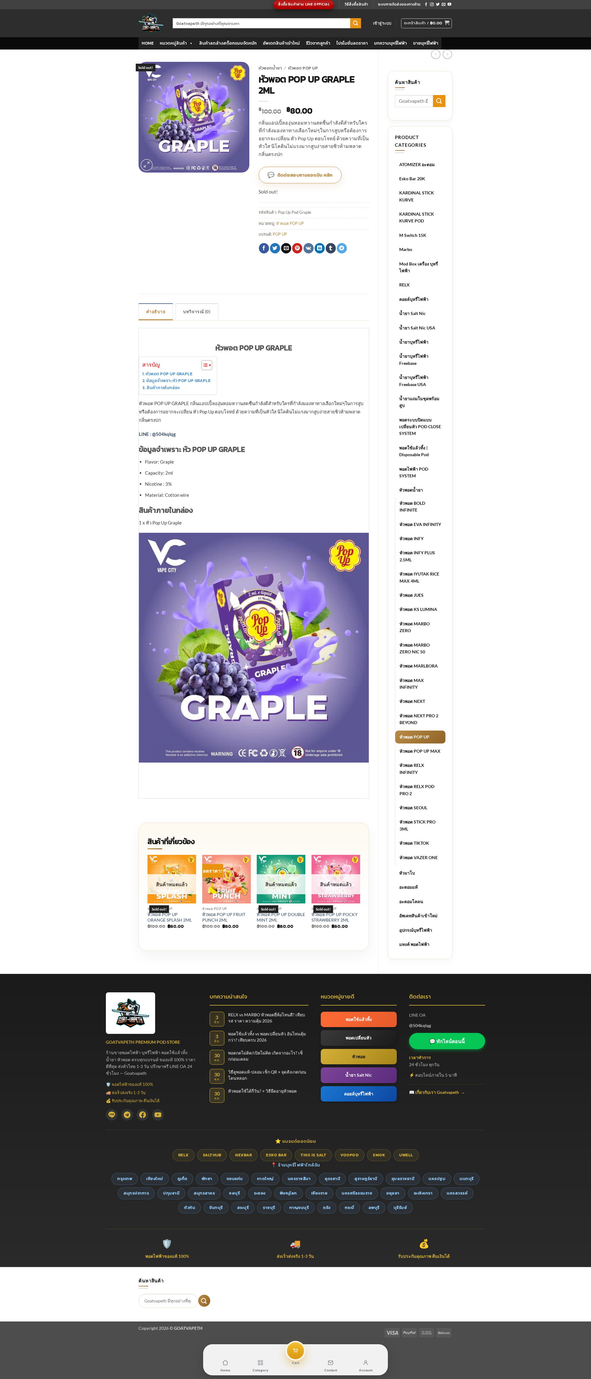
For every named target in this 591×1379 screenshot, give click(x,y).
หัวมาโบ (407, 872)
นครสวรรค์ (457, 1193)
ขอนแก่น (235, 1179)
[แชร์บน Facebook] (264, 248)
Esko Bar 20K (412, 178)
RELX (404, 284)
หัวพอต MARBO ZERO (415, 627)
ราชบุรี (269, 1207)
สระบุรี (243, 1207)
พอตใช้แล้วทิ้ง (359, 1019)
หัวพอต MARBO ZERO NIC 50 (415, 648)
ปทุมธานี (171, 1193)
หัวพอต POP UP (414, 736)
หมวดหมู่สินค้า (173, 43)
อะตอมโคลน (411, 901)
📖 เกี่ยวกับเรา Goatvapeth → (437, 1092)
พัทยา (207, 1179)
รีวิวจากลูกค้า (318, 43)
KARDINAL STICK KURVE (416, 196)
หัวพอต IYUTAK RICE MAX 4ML (419, 577)
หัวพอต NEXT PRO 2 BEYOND (419, 719)
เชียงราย (319, 1193)
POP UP (280, 234)
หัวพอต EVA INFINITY (420, 524)
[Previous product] (447, 54)
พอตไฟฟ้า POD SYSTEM (413, 472)
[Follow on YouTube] (449, 4)
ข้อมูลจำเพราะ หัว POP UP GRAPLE (178, 380)
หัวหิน (189, 1207)
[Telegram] (127, 1115)
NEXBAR (243, 1155)
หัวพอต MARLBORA (419, 665)
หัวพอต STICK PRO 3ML (418, 825)
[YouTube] (158, 1115)
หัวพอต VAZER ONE (419, 857)
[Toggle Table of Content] (204, 365)
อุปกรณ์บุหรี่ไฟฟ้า (415, 930)
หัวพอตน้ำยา (411, 489)
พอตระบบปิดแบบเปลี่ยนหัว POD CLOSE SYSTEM (420, 426)
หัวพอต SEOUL (413, 807)
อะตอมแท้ (408, 887)
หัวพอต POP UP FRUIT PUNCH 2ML (223, 917)
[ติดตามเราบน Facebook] (426, 4)
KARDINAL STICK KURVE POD (416, 217)
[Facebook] (142, 1115)
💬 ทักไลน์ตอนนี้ (447, 1041)
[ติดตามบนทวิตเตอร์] (438, 4)
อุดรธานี (332, 1179)
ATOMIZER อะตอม (417, 164)
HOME (148, 43)
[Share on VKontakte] (309, 248)
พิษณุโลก (288, 1193)
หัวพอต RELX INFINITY (412, 769)
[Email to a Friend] (286, 248)
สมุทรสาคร (204, 1193)
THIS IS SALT (313, 1155)
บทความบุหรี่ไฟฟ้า (390, 43)
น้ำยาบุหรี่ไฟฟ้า (413, 342)
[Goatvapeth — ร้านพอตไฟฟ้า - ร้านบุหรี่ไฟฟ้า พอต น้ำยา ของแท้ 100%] (151, 23)
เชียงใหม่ (154, 1179)
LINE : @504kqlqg (157, 434)
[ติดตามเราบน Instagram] (432, 4)
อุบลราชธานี (403, 1179)
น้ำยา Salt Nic (412, 313)
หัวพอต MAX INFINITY (412, 684)
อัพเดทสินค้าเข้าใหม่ (281, 43)
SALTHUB (212, 1155)
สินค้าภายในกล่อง (163, 388)
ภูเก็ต (182, 1179)
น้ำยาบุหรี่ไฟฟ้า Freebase (413, 359)
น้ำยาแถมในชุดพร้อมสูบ (419, 402)
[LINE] (112, 1115)
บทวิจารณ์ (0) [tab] (196, 311)
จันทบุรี (216, 1207)
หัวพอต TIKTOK (414, 843)
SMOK (379, 1155)
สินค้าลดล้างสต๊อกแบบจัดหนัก (228, 43)
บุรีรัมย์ (400, 1207)
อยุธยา (393, 1193)
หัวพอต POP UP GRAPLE (169, 374)
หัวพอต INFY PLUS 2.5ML (417, 556)
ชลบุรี (234, 1193)
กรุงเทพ (124, 1179)
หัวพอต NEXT (412, 701)
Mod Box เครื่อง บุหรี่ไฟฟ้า (418, 267)
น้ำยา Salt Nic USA (417, 327)
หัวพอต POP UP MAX (420, 751)
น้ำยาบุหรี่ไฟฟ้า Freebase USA (413, 381)
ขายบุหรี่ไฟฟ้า (425, 43)
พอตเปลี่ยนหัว (359, 1037)
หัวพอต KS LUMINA (418, 609)
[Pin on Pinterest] (297, 248)
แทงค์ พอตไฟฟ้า (414, 944)
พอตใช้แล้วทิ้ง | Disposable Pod (414, 451)
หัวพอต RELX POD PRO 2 (417, 790)
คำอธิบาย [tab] (155, 311)
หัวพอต (358, 1056)
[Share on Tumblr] (331, 248)
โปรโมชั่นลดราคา (352, 43)
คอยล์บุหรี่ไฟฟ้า (413, 299)
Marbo (405, 249)
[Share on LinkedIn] (320, 248)
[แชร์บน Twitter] (275, 248)
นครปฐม (436, 1179)
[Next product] (435, 54)
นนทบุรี (467, 1179)
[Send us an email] (443, 4)
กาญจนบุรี (299, 1207)
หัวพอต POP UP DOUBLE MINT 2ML (281, 917)
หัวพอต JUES (412, 595)
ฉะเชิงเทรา (423, 1193)
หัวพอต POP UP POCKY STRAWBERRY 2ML (335, 917)
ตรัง (327, 1207)
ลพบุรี (374, 1207)
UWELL (406, 1155)
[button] (382, 23)
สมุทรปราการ (136, 1193)
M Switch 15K (412, 235)
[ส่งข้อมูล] (355, 23)
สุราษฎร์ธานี (365, 1179)
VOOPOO (349, 1155)
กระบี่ (349, 1207)
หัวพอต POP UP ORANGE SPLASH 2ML (169, 917)
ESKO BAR (276, 1155)
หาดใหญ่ (265, 1179)
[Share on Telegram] (342, 248)
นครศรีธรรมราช (357, 1193)
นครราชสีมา (299, 1179)
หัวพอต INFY (412, 538)
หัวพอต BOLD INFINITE (412, 506)
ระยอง (260, 1193)
